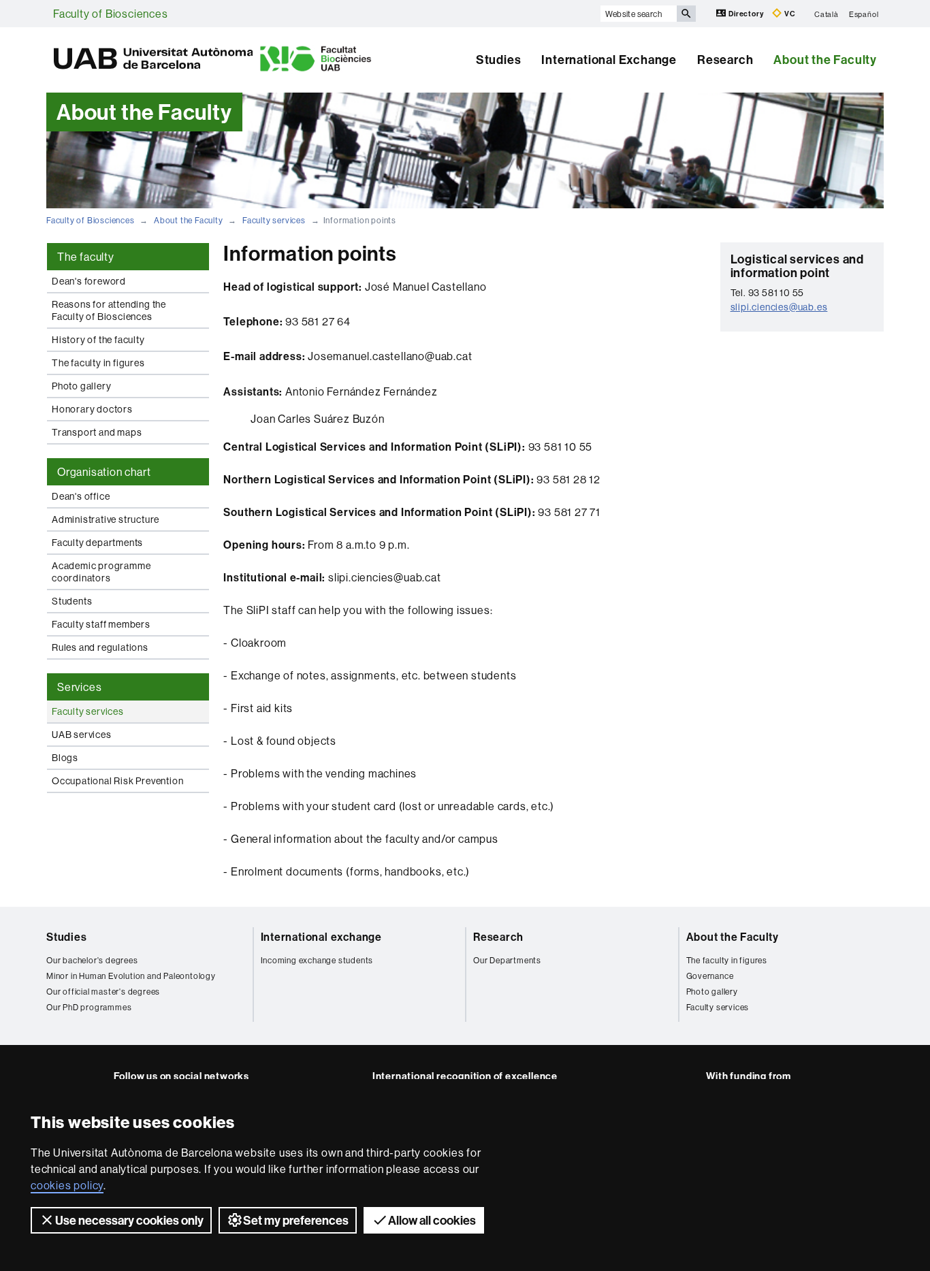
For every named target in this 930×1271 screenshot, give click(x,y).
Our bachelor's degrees (92, 960)
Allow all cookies (432, 1220)
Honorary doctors (92, 409)
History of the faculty (98, 340)
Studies (499, 59)
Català (826, 13)
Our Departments (507, 960)
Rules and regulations (100, 647)
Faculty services (274, 220)
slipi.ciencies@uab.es (779, 307)
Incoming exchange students (317, 960)
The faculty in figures (98, 363)
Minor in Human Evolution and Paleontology (131, 976)
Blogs (65, 758)
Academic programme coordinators (101, 572)
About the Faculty (825, 59)
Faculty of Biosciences (110, 13)
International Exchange (609, 59)
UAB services (82, 734)
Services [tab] (79, 687)
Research (725, 59)
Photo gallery (81, 386)
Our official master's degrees (103, 991)
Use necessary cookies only (129, 1220)
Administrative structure (105, 519)
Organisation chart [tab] (103, 472)
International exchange (322, 937)
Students (72, 601)
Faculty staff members (101, 624)
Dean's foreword (89, 281)
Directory (745, 13)
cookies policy (67, 1185)
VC (788, 13)
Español (864, 13)
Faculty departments (97, 542)
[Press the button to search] (686, 13)
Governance (710, 976)
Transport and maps (97, 432)
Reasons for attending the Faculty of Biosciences (109, 310)
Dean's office (81, 496)
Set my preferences (296, 1220)
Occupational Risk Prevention (117, 781)
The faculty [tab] (85, 256)
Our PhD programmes (88, 1007)
